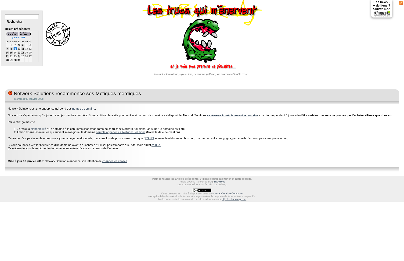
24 (19, 56)
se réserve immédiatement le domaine (232, 115)
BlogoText (219, 181)
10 (19, 48)
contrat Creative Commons (228, 193)
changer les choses (114, 161)
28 (7, 60)
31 (19, 60)
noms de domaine (83, 108)
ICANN (149, 138)
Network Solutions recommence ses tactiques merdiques (76, 93)
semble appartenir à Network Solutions (120, 132)
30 (15, 60)
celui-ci (156, 145)
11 (23, 48)
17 (19, 52)
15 (11, 52)
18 (22, 52)
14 (7, 52)
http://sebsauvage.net (234, 199)
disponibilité (38, 129)
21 (7, 56)
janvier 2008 (18, 37)
